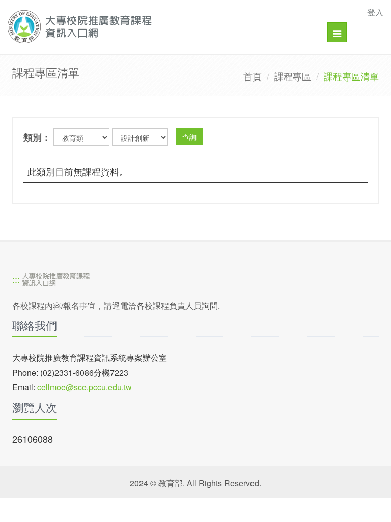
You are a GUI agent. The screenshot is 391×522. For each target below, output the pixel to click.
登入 (375, 12)
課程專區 (292, 76)
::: (16, 278)
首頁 (252, 76)
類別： (37, 137)
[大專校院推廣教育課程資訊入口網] (159, 27)
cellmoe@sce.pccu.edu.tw (84, 387)
